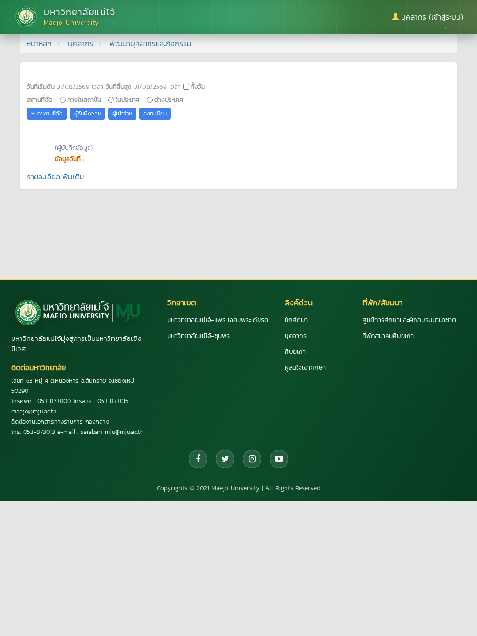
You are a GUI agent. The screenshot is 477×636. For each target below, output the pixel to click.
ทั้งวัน (198, 86)
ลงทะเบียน (155, 113)
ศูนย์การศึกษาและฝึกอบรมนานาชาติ (409, 320)
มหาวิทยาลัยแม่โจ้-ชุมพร (198, 336)
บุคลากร (80, 43)
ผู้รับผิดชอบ (87, 113)
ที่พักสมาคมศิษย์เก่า (388, 336)
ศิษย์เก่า (295, 352)
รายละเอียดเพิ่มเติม (55, 176)
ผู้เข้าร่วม (122, 113)
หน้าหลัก (39, 43)
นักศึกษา (296, 320)
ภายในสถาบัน (84, 99)
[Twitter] (225, 459)
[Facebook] (198, 459)
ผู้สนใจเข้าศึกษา (305, 367)
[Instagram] (252, 459)
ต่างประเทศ (169, 99)
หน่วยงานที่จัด (47, 113)
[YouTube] (279, 459)
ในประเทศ (128, 99)
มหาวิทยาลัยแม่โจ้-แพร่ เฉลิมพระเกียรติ (217, 320)
